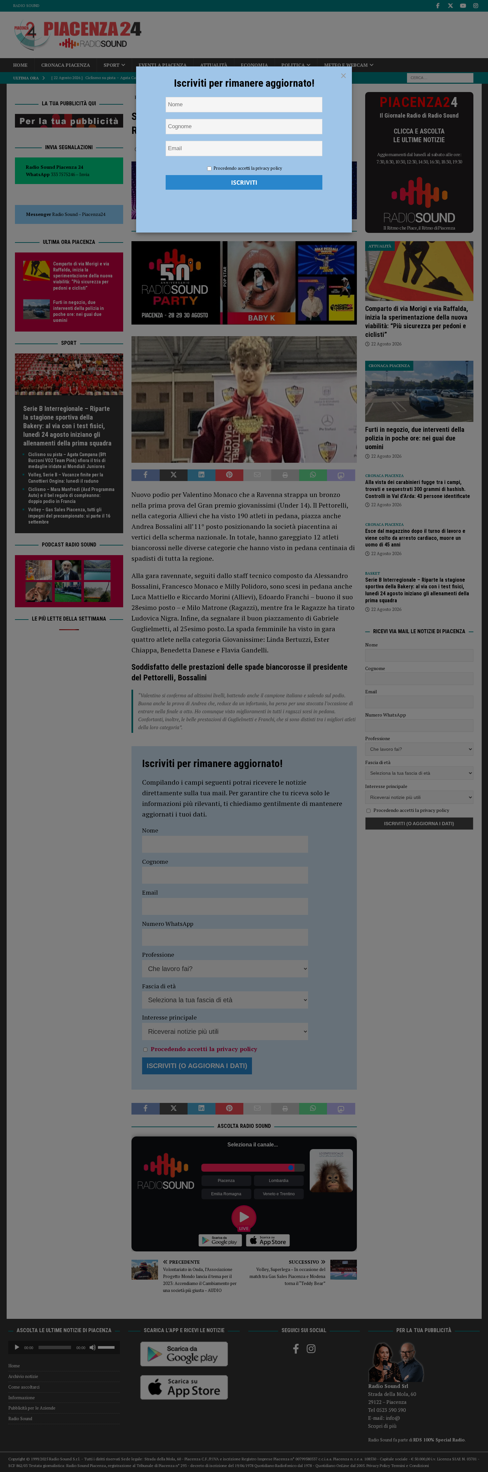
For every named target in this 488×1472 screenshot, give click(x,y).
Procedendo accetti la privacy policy (247, 168)
